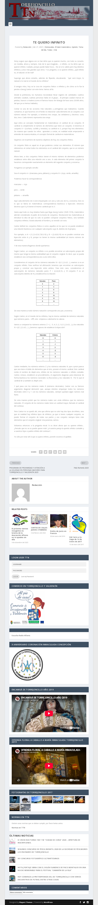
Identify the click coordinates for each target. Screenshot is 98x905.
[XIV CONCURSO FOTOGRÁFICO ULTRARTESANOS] (12, 860)
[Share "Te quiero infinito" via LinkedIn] (55, 452)
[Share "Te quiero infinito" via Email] (59, 452)
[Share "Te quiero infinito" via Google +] (50, 452)
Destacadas (49, 47)
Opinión (75, 47)
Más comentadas (28, 892)
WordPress (48, 902)
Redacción (27, 47)
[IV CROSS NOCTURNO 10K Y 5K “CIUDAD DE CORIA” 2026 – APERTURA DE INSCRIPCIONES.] (12, 841)
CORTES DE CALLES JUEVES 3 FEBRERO (39, 529)
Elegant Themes (25, 902)
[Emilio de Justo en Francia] (58, 521)
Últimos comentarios (16, 892)
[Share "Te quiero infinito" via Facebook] (40, 452)
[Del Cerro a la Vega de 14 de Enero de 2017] (77, 524)
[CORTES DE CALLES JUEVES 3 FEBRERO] (39, 519)
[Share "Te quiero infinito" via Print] (64, 452)
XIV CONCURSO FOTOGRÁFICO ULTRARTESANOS (38, 858)
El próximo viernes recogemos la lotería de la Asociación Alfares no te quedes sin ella (20, 534)
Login (15, 576)
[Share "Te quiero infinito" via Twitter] (45, 452)
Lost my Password (27, 577)
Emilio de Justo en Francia (58, 532)
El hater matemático (63, 47)
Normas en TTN (18, 827)
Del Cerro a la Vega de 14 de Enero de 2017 (75, 539)
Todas (49, 50)
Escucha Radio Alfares (21, 635)
